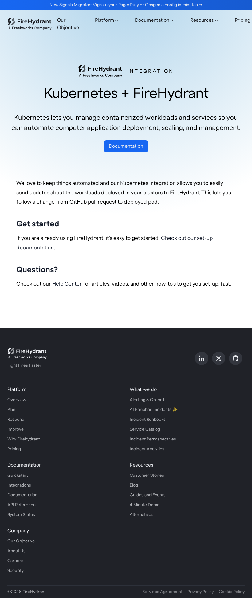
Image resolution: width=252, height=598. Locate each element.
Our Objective (68, 24)
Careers (15, 561)
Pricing (14, 449)
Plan (11, 410)
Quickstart (17, 475)
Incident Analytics (147, 449)
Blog (134, 485)
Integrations (19, 485)
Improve (15, 429)
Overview (16, 400)
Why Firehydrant (23, 439)
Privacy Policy (200, 592)
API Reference (21, 505)
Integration (150, 71)
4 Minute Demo (144, 505)
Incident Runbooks (148, 419)
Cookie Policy (232, 592)
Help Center (67, 284)
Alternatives (141, 515)
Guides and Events (148, 495)
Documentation (126, 146)
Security (15, 571)
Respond (15, 419)
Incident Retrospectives (153, 439)
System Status (21, 515)
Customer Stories (147, 475)
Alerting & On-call (147, 400)
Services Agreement (162, 592)
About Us (16, 551)
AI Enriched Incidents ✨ (154, 410)
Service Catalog (145, 429)
